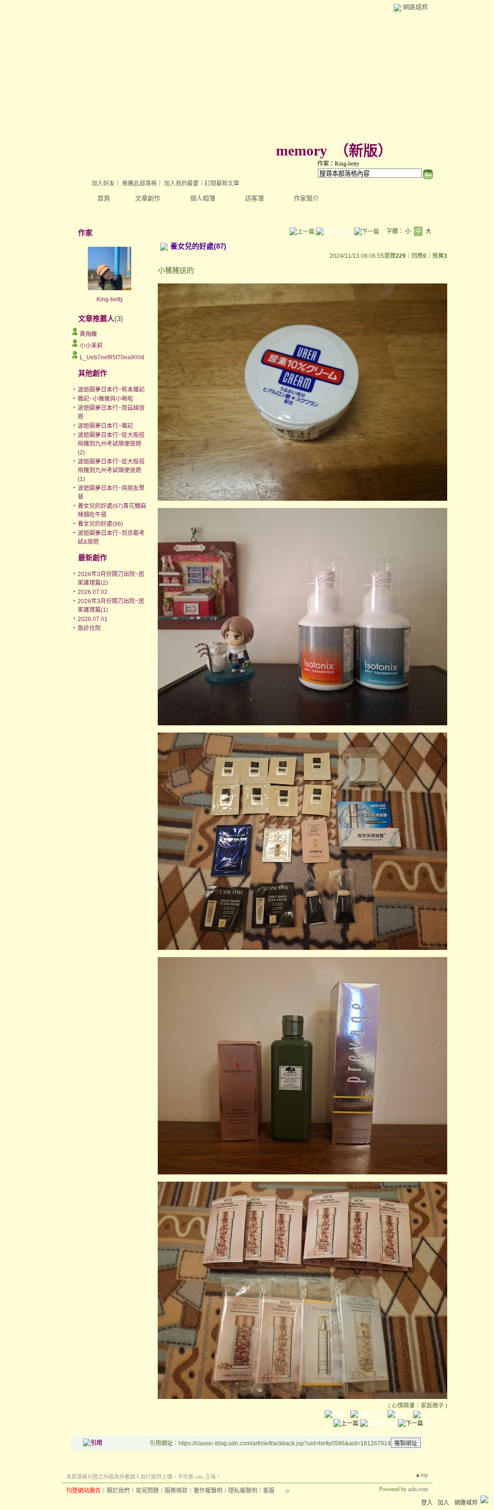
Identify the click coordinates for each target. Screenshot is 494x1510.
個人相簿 (202, 198)
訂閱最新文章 (222, 183)
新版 (363, 150)
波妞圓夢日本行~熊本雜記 (111, 389)
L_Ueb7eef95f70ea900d (112, 357)
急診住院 (89, 628)
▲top (421, 1474)
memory (301, 150)
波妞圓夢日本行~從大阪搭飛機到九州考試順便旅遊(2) (111, 444)
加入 (443, 1502)
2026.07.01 (93, 619)
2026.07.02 (93, 592)
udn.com (418, 1489)
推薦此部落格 (139, 183)
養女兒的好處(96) (100, 524)
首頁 (103, 198)
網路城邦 (415, 7)
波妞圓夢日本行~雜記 (105, 426)
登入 (427, 1502)
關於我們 (118, 1490)
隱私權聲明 (242, 1490)
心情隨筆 (403, 1405)
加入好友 (103, 183)
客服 (268, 1490)
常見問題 (147, 1490)
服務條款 (176, 1490)
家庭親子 (432, 1405)
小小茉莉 (91, 345)
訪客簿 (254, 198)
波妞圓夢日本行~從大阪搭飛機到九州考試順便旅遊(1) (111, 470)
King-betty (109, 299)
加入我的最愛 (181, 183)
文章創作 (147, 198)
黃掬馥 (88, 334)
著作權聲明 (207, 1490)
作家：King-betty (338, 163)
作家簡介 (306, 198)
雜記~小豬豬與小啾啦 (105, 398)
